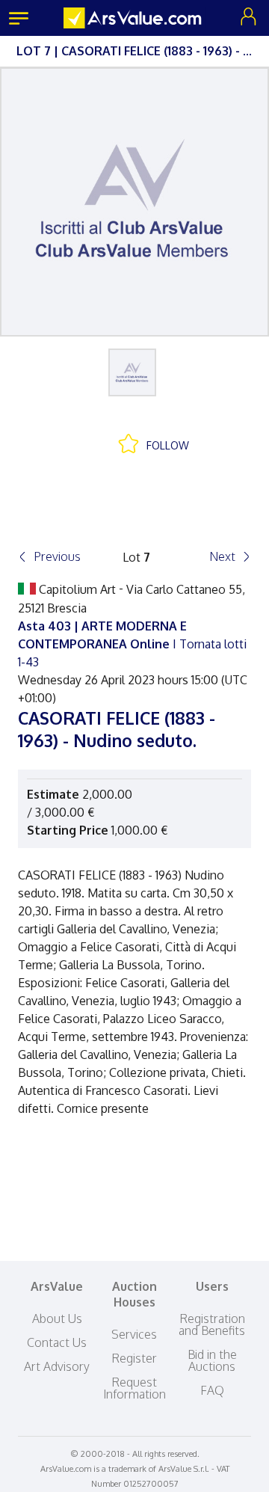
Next (222, 556)
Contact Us (57, 1342)
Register (134, 1358)
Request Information (134, 1388)
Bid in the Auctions (212, 1360)
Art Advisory (57, 1366)
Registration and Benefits (212, 1324)
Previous (57, 556)
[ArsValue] (134, 18)
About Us (57, 1318)
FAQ (212, 1390)
